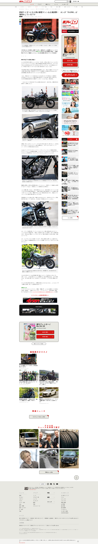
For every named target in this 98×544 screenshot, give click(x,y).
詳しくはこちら (22, 542)
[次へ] (56, 310)
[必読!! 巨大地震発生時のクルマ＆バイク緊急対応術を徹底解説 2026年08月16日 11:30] (49, 458)
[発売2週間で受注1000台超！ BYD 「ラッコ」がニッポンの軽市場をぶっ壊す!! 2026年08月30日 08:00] (29, 438)
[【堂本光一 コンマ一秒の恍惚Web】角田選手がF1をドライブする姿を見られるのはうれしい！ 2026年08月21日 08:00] (29, 458)
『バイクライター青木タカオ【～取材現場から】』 (43, 291)
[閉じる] (78, 541)
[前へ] (21, 310)
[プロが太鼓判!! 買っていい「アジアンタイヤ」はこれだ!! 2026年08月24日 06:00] (69, 438)
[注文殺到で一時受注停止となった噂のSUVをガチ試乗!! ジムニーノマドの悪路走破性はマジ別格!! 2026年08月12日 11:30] (69, 458)
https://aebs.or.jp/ (32, 489)
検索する (67, 1)
